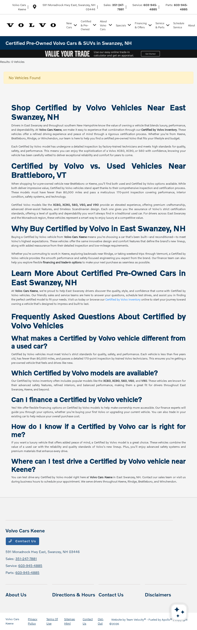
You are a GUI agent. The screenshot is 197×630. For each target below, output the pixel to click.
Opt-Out (101, 621)
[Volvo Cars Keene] (35, 24)
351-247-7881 (26, 559)
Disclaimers (158, 594)
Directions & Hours (73, 594)
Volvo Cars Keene (12, 621)
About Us (16, 594)
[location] (34, 7)
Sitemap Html (69, 621)
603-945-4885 (30, 566)
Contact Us (25, 541)
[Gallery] (98, 54)
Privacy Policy (32, 621)
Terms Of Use (52, 621)
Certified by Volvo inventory (123, 299)
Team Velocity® (136, 619)
